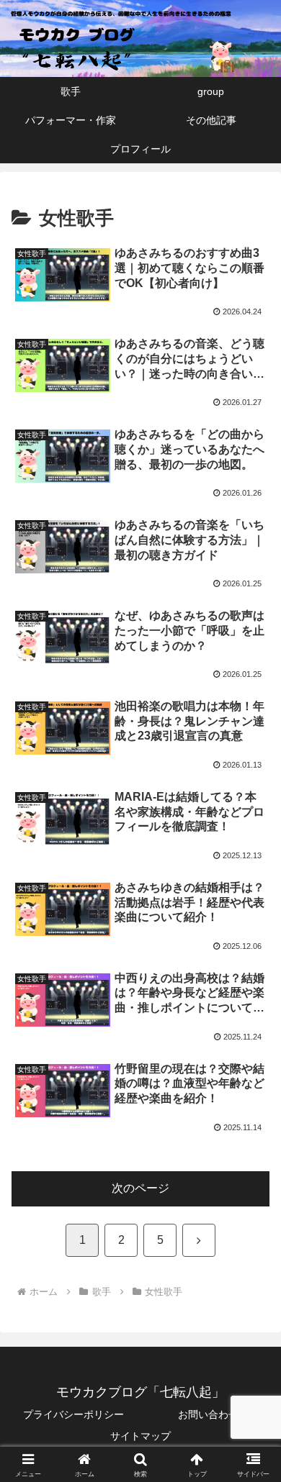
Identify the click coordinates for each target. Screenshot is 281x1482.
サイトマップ (140, 1436)
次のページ (140, 1188)
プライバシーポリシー (73, 1414)
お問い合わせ (208, 1414)
